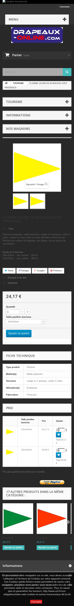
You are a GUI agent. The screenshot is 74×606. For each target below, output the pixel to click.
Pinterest (57, 270)
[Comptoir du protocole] (37, 2)
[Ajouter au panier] (58, 434)
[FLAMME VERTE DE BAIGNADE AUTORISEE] (18, 518)
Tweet (10, 270)
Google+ (40, 270)
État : (5, 228)
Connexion (65, 7)
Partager (24, 270)
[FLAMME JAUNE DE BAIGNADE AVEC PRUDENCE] (20, 201)
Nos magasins (18, 129)
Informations (18, 115)
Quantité (10, 306)
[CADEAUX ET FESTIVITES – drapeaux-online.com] (37, 35)
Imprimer (13, 283)
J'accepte (36, 601)
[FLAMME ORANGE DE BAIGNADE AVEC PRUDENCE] (52, 518)
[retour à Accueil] (6, 83)
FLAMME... (9, 537)
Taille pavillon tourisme (19, 317)
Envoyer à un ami (17, 277)
